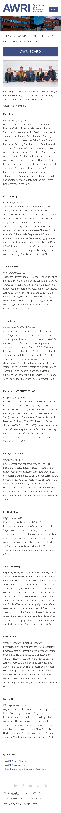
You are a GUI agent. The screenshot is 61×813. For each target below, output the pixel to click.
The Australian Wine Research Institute (27, 35)
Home (25, 792)
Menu (53, 9)
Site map (37, 798)
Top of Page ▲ (12, 804)
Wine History (32, 804)
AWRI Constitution (15, 765)
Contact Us (38, 792)
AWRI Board (31, 41)
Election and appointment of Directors (25, 769)
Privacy (24, 798)
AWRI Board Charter (16, 761)
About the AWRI (12, 41)
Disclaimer (11, 798)
